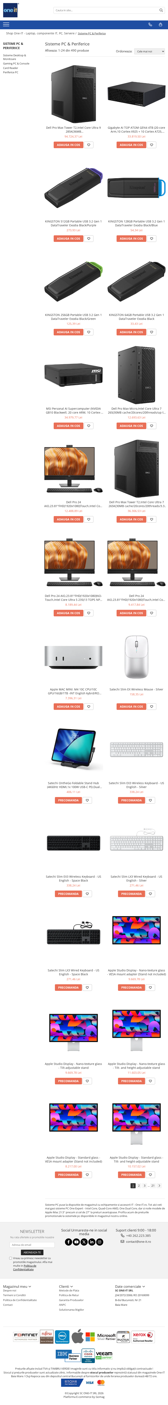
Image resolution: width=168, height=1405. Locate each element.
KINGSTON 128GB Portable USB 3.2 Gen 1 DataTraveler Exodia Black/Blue (136, 223)
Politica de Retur (69, 1295)
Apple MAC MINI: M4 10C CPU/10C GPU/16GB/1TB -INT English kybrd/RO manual (73, 691)
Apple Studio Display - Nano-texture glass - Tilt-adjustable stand (73, 1066)
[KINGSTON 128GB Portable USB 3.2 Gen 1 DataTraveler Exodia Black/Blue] (136, 187)
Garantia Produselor (71, 1300)
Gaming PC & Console (16, 63)
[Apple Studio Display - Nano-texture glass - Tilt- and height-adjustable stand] (136, 1030)
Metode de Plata (69, 1290)
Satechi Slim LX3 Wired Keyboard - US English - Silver (136, 878)
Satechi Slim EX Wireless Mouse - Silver (136, 689)
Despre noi (9, 1290)
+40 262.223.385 (138, 1236)
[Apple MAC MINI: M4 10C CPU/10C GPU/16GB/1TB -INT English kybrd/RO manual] (73, 656)
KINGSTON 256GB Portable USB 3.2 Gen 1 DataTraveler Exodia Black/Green (73, 317)
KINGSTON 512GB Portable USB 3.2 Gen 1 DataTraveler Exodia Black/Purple (73, 223)
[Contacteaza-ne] (150, 24)
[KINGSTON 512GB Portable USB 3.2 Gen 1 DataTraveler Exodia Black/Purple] (73, 187)
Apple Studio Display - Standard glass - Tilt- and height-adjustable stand (136, 1159)
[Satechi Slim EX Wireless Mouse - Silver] (136, 656)
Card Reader (10, 68)
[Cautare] (161, 10)
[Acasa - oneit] (23, 10)
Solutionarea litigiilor (71, 1309)
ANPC (62, 1305)
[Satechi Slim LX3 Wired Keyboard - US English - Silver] (136, 843)
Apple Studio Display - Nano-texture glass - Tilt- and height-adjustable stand (136, 1066)
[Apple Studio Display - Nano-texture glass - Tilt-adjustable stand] (73, 1030)
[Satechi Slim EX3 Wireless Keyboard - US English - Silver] (136, 749)
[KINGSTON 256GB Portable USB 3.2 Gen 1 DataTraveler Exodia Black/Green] (73, 281)
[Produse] (6, 26)
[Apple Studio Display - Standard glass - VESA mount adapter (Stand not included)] (73, 1124)
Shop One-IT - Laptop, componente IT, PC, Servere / (41, 33)
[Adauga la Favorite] (88, 145)
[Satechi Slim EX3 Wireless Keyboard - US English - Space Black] (73, 843)
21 (153, 1185)
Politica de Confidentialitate (24, 1267)
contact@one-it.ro (138, 1241)
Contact (8, 1305)
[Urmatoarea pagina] (159, 1185)
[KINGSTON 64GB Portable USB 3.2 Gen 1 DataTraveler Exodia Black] (136, 281)
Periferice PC (10, 72)
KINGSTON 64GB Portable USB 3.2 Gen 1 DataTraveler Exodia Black (136, 317)
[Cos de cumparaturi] (160, 24)
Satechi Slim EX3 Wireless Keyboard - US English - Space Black (73, 878)
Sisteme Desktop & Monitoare (14, 57)
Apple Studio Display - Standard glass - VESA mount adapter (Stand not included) (73, 1159)
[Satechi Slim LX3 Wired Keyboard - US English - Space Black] (73, 936)
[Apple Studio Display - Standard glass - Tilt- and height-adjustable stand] (136, 1124)
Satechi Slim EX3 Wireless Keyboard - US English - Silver (136, 785)
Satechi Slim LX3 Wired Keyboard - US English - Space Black (73, 972)
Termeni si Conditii (14, 1295)
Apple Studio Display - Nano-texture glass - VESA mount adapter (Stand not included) (136, 972)
